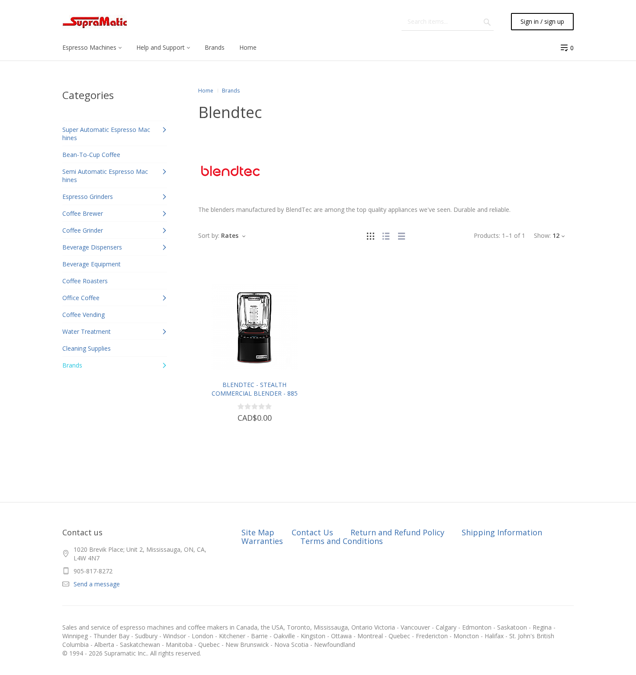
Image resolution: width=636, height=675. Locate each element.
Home (205, 90)
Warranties (262, 541)
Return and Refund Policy (397, 532)
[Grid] (370, 235)
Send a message (97, 584)
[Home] (94, 22)
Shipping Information (502, 532)
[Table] (401, 235)
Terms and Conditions (341, 541)
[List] (385, 235)
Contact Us (312, 532)
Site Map (257, 532)
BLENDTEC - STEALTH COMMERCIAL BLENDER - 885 (255, 389)
